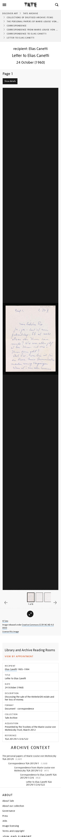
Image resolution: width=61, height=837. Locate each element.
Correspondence (17, 25)
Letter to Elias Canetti (36, 781)
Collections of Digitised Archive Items (30, 17)
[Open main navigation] (12, 5)
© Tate (5, 621)
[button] (56, 5)
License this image (10, 631)
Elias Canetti (38, 48)
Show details (10, 81)
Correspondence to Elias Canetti (26, 33)
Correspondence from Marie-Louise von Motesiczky (34, 769)
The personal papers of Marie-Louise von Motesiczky (29, 756)
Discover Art (10, 13)
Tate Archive (30, 13)
